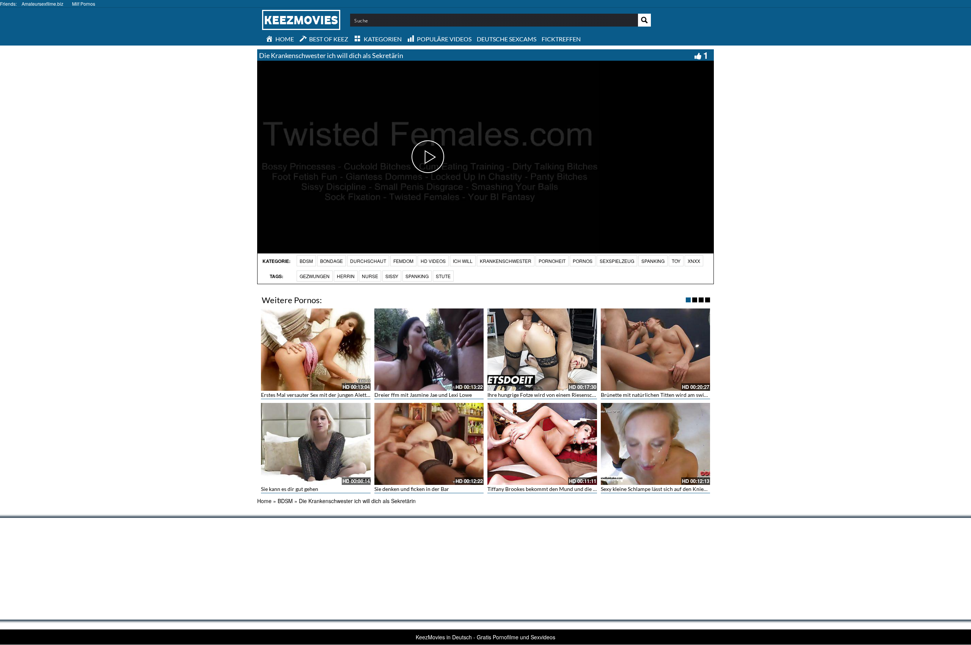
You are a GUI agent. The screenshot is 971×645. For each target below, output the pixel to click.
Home (264, 501)
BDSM (306, 261)
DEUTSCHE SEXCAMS (506, 38)
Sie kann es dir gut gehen (289, 489)
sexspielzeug (617, 261)
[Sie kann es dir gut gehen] (316, 444)
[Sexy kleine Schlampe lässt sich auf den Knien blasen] (655, 444)
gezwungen (315, 276)
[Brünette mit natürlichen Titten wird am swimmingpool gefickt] (655, 349)
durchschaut (368, 261)
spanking (417, 276)
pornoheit (552, 261)
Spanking (653, 261)
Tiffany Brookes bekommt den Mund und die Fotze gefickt (554, 489)
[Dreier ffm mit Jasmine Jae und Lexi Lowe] (429, 349)
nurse (370, 276)
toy (676, 261)
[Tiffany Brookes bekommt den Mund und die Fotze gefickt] (542, 444)
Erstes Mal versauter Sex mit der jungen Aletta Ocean (323, 395)
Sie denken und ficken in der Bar (411, 489)
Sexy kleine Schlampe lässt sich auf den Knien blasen (662, 489)
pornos (582, 261)
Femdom (403, 261)
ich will (463, 261)
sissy (391, 276)
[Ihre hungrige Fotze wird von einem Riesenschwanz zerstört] (542, 349)
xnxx (694, 261)
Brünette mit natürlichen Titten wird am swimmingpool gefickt (674, 395)
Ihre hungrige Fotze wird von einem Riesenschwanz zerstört (557, 395)
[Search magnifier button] (644, 20)
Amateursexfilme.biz (42, 4)
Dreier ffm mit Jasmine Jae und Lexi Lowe (423, 395)
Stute (443, 276)
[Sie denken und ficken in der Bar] (429, 444)
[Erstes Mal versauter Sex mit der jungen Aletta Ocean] (316, 349)
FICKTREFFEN (561, 38)
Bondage (331, 261)
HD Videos (433, 261)
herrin (346, 276)
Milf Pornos (83, 4)
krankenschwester (505, 261)
